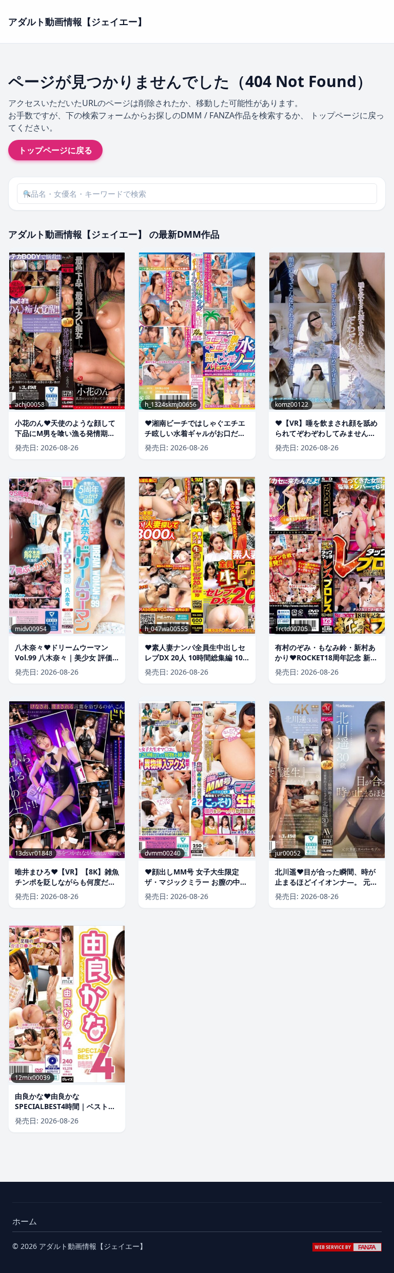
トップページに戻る (55, 150)
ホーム (24, 1221)
